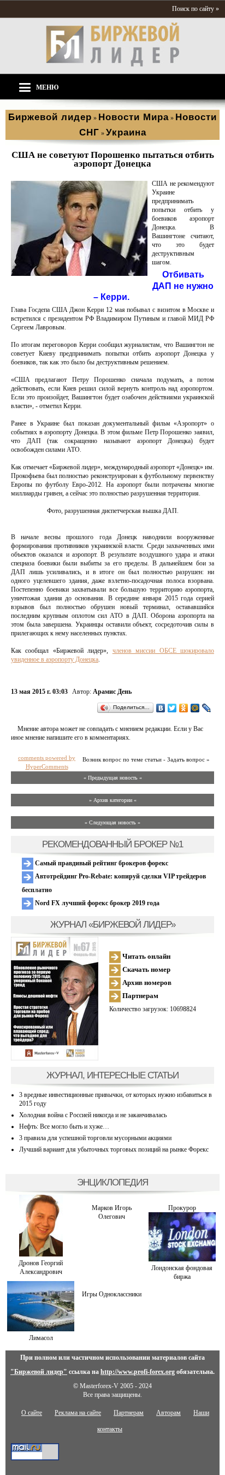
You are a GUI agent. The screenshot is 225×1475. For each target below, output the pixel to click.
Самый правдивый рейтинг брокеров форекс (100, 863)
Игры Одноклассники (111, 1294)
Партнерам (139, 996)
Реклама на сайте (78, 1413)
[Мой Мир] (195, 708)
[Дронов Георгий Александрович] (41, 1254)
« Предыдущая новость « (113, 778)
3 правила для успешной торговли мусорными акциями (95, 1138)
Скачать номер (145, 969)
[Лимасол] (40, 1329)
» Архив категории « (113, 800)
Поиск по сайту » (195, 9)
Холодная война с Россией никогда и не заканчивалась (93, 1115)
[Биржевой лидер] (112, 64)
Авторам (168, 1413)
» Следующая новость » (112, 822)
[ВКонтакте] (161, 708)
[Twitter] (172, 708)
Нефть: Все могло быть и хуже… (64, 1126)
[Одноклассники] (184, 708)
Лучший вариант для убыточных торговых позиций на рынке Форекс (114, 1149)
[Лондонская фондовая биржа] (182, 1259)
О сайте (31, 1413)
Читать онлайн (145, 956)
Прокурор (182, 1208)
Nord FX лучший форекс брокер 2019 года (96, 903)
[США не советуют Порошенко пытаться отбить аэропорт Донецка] (79, 274)
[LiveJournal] (206, 708)
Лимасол (41, 1338)
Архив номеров (146, 982)
